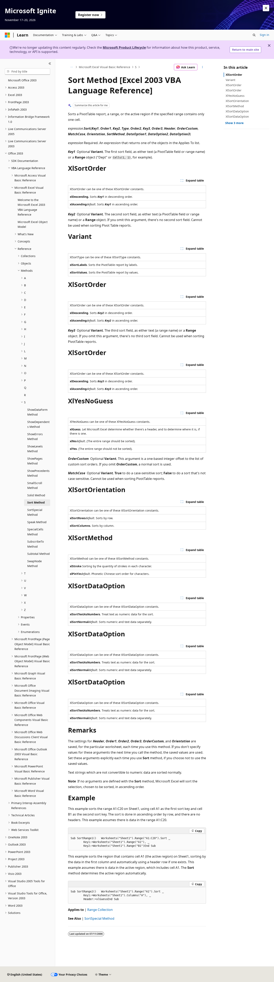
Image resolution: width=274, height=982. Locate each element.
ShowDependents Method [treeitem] (38, 424)
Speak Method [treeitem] (37, 522)
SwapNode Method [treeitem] (34, 563)
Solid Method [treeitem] (36, 495)
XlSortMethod (235, 106)
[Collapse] (49, 64)
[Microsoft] (7, 35)
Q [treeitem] (25, 388)
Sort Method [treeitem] (36, 502)
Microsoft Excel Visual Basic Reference (104, 67)
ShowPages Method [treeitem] (35, 461)
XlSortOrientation (237, 101)
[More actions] (202, 67)
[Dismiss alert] (266, 8)
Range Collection (100, 909)
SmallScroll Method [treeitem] (34, 485)
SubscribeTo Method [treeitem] (35, 544)
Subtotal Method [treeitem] (38, 554)
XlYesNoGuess (235, 96)
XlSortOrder (234, 75)
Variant (230, 80)
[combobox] (27, 71)
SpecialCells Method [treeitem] (35, 531)
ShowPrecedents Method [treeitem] (38, 473)
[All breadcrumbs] (71, 67)
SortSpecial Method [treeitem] (34, 512)
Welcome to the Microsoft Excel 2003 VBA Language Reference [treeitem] (31, 207)
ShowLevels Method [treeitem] (35, 448)
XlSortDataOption (237, 111)
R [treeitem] (25, 395)
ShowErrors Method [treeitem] (35, 436)
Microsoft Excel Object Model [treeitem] (33, 224)
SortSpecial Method (99, 918)
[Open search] (254, 35)
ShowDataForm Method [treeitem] (37, 412)
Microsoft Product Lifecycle (124, 47)
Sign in (264, 35)
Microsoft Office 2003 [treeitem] (22, 80)
